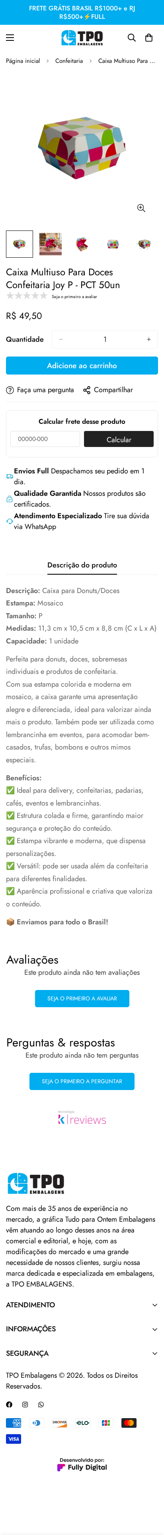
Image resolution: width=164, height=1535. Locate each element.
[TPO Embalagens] (82, 37)
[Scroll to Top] (150, 1493)
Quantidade (25, 339)
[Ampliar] (141, 208)
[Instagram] (25, 1404)
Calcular (119, 440)
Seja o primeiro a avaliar (82, 998)
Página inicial (23, 60)
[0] (149, 37)
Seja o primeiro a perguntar (82, 1081)
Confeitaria (69, 60)
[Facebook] (9, 1404)
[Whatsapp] (41, 1404)
